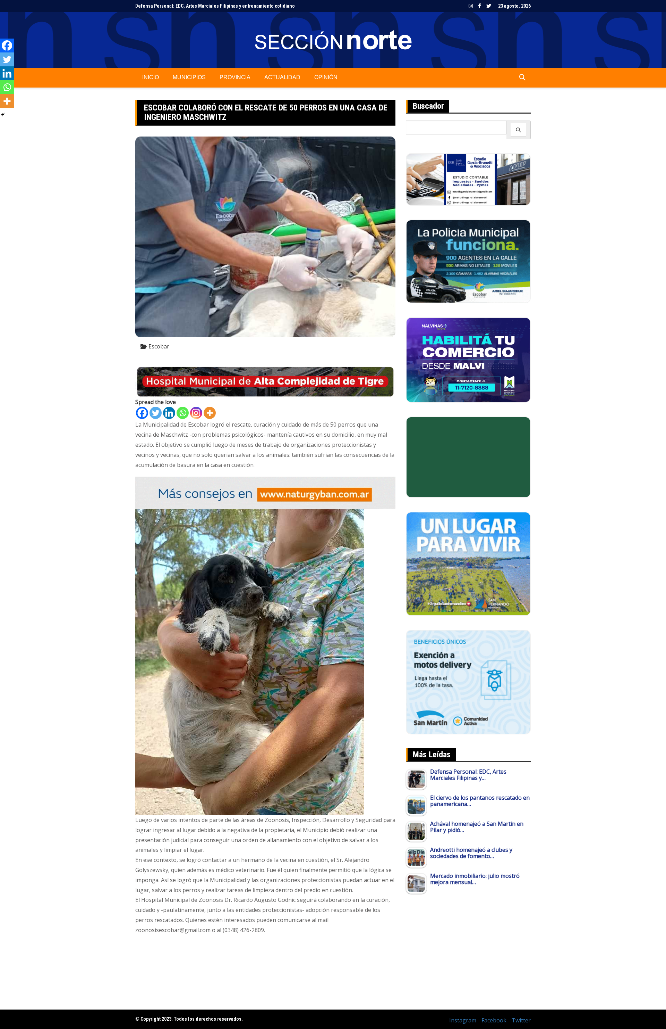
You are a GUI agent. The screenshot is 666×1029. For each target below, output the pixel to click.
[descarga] (468, 563)
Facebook (479, 6)
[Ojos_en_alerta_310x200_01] (468, 456)
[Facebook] (142, 413)
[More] (210, 413)
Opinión (326, 77)
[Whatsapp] (183, 413)
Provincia (235, 77)
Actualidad (282, 77)
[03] (468, 179)
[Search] (518, 130)
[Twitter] (156, 413)
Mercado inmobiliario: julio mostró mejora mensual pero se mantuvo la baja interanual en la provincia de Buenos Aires (260, 6)
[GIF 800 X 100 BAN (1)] (265, 492)
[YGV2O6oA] (468, 261)
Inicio (150, 77)
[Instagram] (196, 413)
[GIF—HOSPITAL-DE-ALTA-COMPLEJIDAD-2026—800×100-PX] (265, 381)
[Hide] (3, 114)
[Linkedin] (169, 413)
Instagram (471, 6)
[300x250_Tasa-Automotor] (468, 681)
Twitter (488, 6)
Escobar (158, 346)
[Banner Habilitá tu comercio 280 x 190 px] (468, 359)
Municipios (189, 77)
